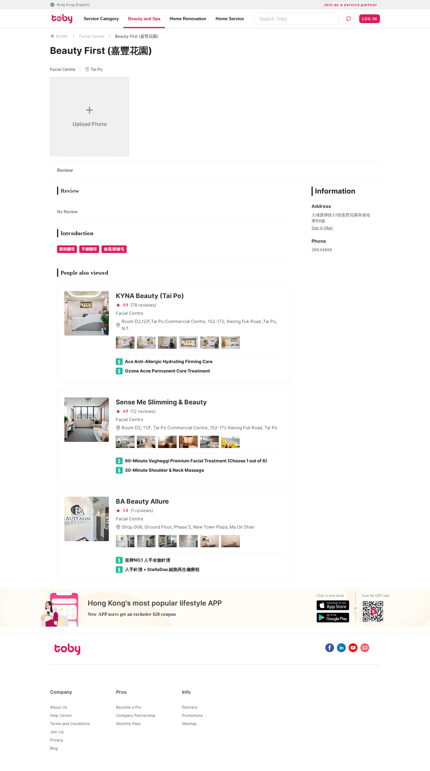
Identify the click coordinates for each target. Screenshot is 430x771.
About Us (58, 707)
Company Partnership (135, 715)
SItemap (189, 723)
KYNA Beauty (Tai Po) (150, 296)
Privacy (56, 740)
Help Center (61, 715)
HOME (62, 36)
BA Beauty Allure (142, 501)
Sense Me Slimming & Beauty (161, 402)
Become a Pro (128, 707)
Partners (189, 707)
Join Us (57, 731)
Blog (54, 748)
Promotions (192, 715)
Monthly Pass (128, 723)
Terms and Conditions (70, 723)
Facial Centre (91, 36)
